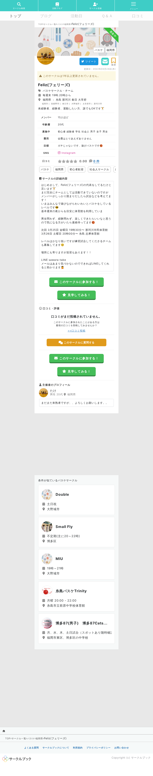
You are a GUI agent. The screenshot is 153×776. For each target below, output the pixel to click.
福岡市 (45, 103)
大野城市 (75, 103)
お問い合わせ (121, 747)
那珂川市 (98, 103)
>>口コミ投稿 (76, 330)
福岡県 (67, 24)
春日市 (65, 103)
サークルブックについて (56, 747)
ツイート (90, 61)
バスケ (60, 24)
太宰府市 (87, 103)
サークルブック (141, 757)
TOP (40, 24)
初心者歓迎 (77, 169)
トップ (15, 16)
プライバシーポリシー (98, 747)
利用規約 (78, 747)
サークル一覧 (50, 24)
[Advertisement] (76, 443)
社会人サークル (99, 169)
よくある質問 (31, 747)
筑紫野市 (55, 103)
